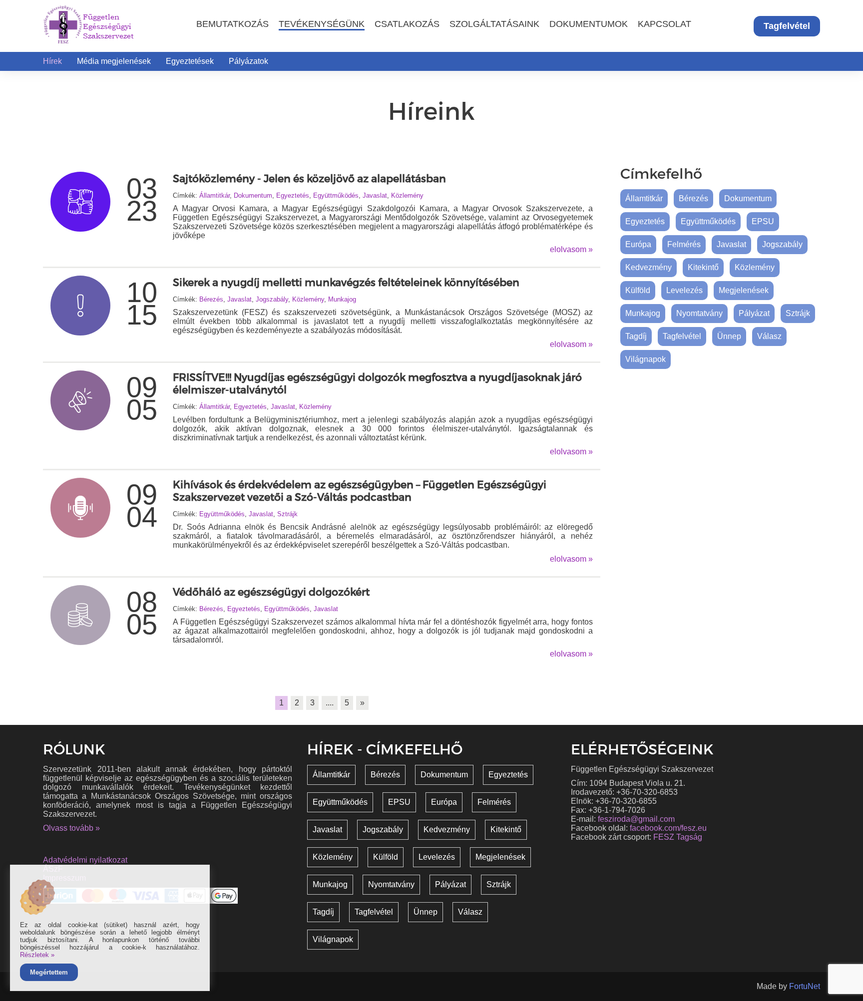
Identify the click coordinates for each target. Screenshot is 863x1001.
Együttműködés (336, 195)
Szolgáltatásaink (494, 23)
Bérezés (211, 299)
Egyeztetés (292, 195)
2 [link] (297, 702)
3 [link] (312, 702)
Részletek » (37, 955)
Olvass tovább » (71, 828)
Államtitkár (214, 195)
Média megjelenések (114, 61)
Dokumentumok (588, 23)
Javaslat (375, 195)
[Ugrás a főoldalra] (63, 26)
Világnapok (645, 359)
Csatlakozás (407, 23)
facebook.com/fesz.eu (668, 828)
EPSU (763, 221)
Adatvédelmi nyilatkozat (85, 860)
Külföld (637, 290)
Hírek (52, 61)
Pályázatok (248, 61)
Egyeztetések (190, 61)
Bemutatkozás (232, 23)
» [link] (362, 702)
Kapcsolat (664, 23)
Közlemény (407, 195)
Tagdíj (636, 336)
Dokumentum (253, 195)
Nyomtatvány (699, 313)
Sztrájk (287, 514)
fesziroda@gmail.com (636, 819)
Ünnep (729, 336)
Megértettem (49, 972)
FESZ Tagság (677, 837)
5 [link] (347, 702)
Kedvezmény (648, 267)
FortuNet (804, 986)
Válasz (769, 336)
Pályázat (754, 313)
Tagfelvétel (787, 26)
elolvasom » (571, 249)
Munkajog (342, 299)
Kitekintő (703, 267)
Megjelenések (744, 290)
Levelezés (684, 290)
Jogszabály (272, 299)
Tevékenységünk (322, 23)
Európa (638, 244)
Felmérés (684, 244)
